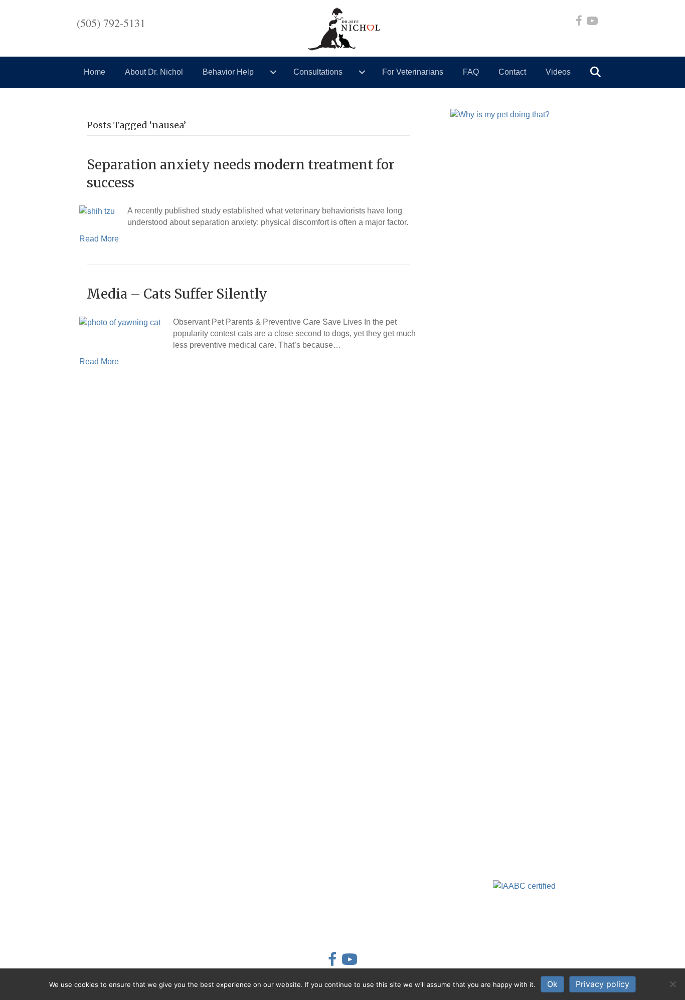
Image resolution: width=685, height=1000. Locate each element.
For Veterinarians (412, 72)
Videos (558, 72)
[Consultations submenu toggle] (362, 72)
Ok (552, 984)
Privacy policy (602, 984)
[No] (672, 984)
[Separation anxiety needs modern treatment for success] (97, 210)
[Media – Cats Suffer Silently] (119, 322)
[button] (597, 72)
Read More (99, 238)
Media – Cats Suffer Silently (177, 294)
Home (94, 72)
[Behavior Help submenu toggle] (273, 72)
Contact (512, 72)
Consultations (317, 72)
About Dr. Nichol (154, 72)
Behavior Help (228, 72)
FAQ (471, 72)
